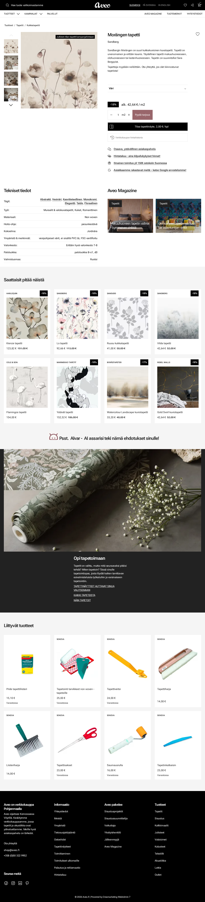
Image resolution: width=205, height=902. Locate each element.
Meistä (58, 818)
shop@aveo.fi (12, 850)
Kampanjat (31, 13)
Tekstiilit (159, 853)
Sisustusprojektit (113, 811)
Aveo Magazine (153, 13)
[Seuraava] (11, 104)
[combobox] (156, 88)
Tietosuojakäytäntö (64, 832)
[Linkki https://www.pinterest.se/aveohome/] (27, 883)
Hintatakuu (60, 874)
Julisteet (159, 832)
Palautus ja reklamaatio (67, 867)
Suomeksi (134, 5)
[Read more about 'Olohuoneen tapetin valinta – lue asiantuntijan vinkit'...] (178, 216)
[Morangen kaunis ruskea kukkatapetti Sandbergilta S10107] (59, 70)
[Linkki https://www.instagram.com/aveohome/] (13, 883)
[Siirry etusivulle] (102, 5)
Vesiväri (57, 199)
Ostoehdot (60, 839)
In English (164, 5)
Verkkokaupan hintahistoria (129, 137)
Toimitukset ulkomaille (66, 860)
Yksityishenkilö (112, 832)
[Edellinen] (11, 35)
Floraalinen (90, 203)
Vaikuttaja (110, 825)
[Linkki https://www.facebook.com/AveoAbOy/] (6, 883)
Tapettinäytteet (62, 846)
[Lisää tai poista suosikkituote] (197, 34)
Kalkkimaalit (161, 825)
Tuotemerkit (174, 13)
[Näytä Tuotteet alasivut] (18, 14)
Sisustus (159, 818)
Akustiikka (160, 860)
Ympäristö (59, 825)
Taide (80, 203)
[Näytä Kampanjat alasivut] (41, 14)
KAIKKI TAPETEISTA (84, 595)
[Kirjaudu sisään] (192, 5)
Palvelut (52, 13)
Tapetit (20, 25)
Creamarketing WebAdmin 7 (116, 897)
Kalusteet (160, 846)
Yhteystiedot (194, 13)
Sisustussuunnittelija (116, 818)
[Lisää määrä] (128, 115)
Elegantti (70, 203)
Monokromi (90, 199)
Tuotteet (9, 13)
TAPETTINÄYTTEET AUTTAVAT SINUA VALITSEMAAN (94, 588)
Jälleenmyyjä (111, 839)
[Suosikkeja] (185, 5)
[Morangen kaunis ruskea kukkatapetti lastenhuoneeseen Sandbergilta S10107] (11, 62)
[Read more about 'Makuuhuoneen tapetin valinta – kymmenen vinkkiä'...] (130, 216)
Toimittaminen (62, 853)
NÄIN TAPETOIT (82, 600)
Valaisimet (161, 839)
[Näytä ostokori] (199, 5)
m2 (123, 114)
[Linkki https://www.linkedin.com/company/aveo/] (20, 883)
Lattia (158, 867)
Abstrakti (45, 199)
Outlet (158, 874)
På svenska (149, 5)
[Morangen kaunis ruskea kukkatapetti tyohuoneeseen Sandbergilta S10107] (11, 78)
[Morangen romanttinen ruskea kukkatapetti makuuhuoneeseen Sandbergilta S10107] (11, 95)
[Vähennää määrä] (111, 115)
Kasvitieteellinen (72, 199)
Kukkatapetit (33, 25)
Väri (111, 88)
